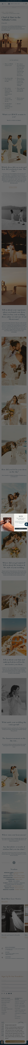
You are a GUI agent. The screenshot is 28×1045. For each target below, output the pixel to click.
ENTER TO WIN (21, 528)
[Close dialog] (26, 514)
